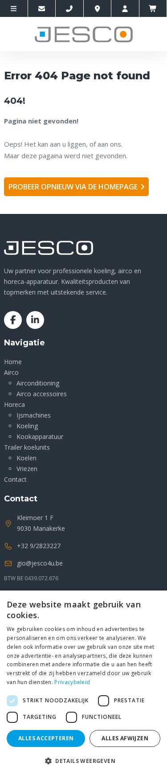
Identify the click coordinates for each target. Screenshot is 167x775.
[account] (125, 8)
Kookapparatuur (39, 436)
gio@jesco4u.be (40, 563)
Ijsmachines (33, 415)
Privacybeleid (72, 682)
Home (13, 361)
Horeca (14, 404)
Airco (11, 372)
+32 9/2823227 (39, 545)
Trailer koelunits (27, 447)
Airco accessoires (41, 394)
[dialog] (83, 682)
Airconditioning (37, 383)
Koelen (26, 458)
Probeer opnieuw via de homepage (73, 187)
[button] (83, 760)
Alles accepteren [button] (45, 738)
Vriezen (26, 468)
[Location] (98, 8)
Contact (15, 479)
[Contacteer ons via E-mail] (42, 8)
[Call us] (70, 8)
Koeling (27, 426)
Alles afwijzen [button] (125, 738)
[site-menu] (14, 8)
